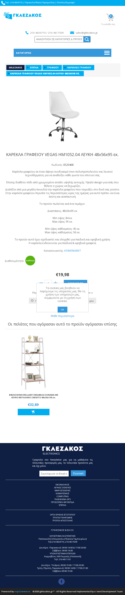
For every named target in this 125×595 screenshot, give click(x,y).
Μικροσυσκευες (62, 490)
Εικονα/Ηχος (62, 484)
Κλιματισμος (62, 493)
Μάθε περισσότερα (62, 316)
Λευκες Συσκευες (62, 487)
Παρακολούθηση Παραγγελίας (40, 2)
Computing (62, 496)
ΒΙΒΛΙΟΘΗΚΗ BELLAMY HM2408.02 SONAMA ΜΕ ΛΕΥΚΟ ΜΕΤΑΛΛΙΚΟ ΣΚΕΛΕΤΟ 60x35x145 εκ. (33, 396)
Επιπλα (62, 505)
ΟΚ (62, 309)
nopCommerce (22, 591)
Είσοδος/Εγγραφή (66, 2)
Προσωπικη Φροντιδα (62, 502)
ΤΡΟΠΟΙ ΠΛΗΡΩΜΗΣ (62, 517)
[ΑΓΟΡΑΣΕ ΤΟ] (34, 412)
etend (98, 591)
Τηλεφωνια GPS (62, 499)
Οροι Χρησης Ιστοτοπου (62, 514)
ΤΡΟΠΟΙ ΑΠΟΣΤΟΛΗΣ (62, 520)
